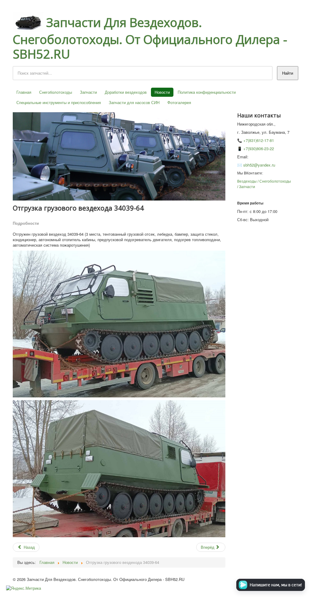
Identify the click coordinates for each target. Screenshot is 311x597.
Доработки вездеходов (126, 92)
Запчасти (88, 92)
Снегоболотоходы (55, 92)
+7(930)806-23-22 (258, 148)
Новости (162, 92)
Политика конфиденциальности (207, 92)
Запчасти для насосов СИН (134, 102)
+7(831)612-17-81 (258, 140)
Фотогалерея (179, 102)
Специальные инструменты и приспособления (58, 102)
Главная (23, 92)
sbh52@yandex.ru (259, 165)
